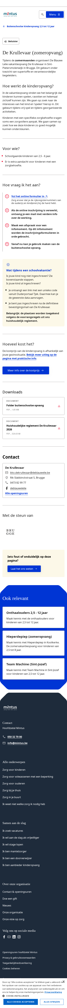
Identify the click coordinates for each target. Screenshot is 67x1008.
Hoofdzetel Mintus (13, 728)
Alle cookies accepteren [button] (20, 1002)
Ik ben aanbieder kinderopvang (21, 865)
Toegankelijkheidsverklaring (17, 963)
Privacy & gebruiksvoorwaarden (19, 957)
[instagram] (19, 936)
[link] (27, 473)
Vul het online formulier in (27, 196)
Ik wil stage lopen (12, 844)
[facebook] (4, 936)
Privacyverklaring (53, 992)
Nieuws (6, 905)
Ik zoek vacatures (12, 830)
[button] (33, 996)
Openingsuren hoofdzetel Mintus (19, 952)
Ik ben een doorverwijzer (17, 858)
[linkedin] (14, 936)
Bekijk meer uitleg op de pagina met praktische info (29, 356)
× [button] (63, 981)
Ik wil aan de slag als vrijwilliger (20, 837)
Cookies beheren (11, 968)
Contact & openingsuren (16, 891)
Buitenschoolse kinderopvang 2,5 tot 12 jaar (30, 26)
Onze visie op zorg (13, 919)
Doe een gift (9, 898)
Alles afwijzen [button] (52, 1002)
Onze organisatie (12, 912)
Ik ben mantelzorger (14, 851)
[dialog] (33, 993)
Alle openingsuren (16, 493)
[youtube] (9, 936)
